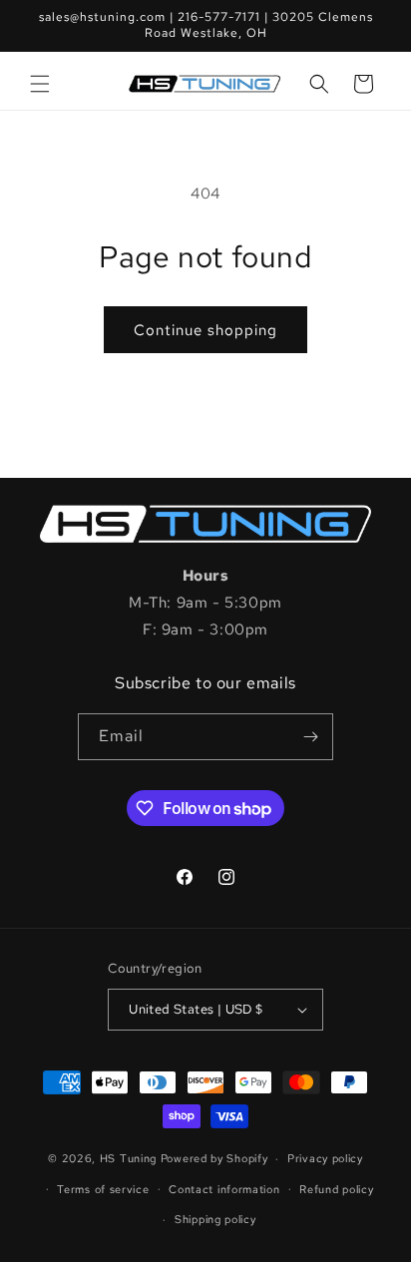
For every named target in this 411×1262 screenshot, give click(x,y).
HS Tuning (130, 1158)
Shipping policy (215, 1219)
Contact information (224, 1189)
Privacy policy (325, 1158)
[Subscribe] (310, 736)
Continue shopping (205, 330)
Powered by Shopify (214, 1158)
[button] (40, 84)
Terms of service (103, 1189)
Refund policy (336, 1189)
